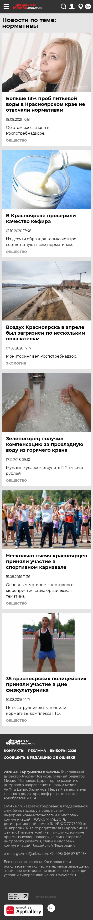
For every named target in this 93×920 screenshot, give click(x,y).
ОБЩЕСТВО (16, 140)
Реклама (37, 751)
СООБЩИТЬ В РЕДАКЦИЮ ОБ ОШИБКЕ (39, 757)
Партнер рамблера (45, 896)
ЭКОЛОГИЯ (16, 363)
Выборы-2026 (63, 751)
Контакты (14, 751)
